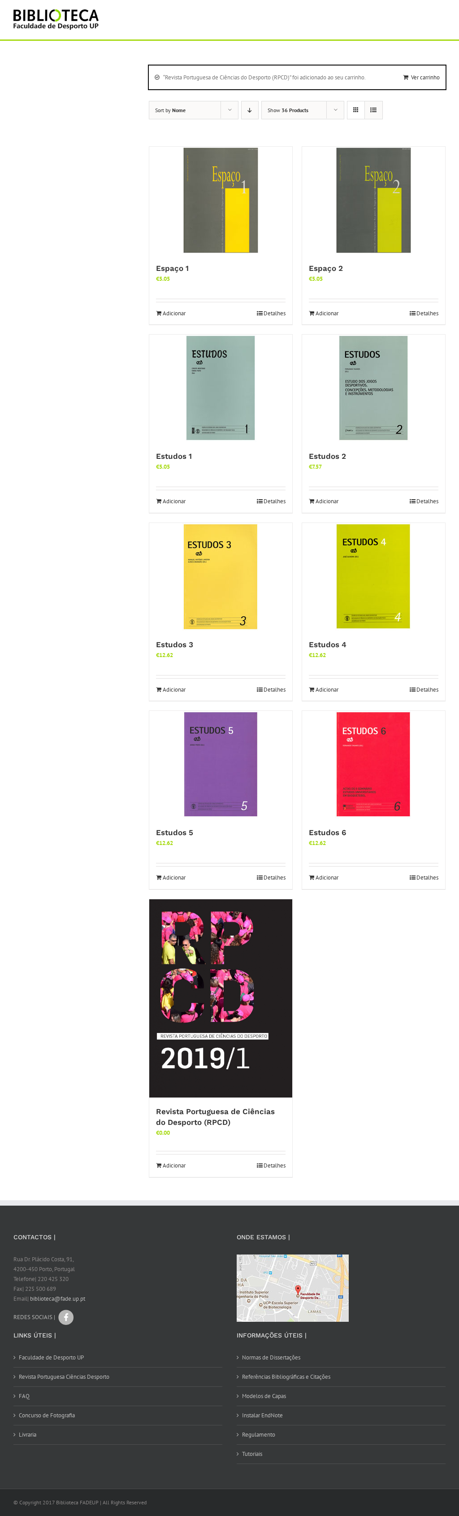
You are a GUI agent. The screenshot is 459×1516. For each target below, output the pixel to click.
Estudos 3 (174, 644)
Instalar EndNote (262, 1415)
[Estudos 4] (373, 577)
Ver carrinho (425, 77)
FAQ (24, 1396)
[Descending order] (250, 110)
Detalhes (275, 313)
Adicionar (174, 313)
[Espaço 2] (373, 200)
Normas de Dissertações (271, 1357)
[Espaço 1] (220, 200)
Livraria (27, 1434)
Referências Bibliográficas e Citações (286, 1377)
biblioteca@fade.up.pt (57, 1299)
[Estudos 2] (373, 388)
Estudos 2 (327, 456)
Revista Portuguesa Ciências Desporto (64, 1377)
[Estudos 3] (220, 577)
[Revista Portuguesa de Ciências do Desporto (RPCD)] (220, 998)
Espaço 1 (172, 268)
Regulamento (258, 1434)
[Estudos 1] (220, 388)
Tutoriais (252, 1454)
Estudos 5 (174, 832)
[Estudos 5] (220, 765)
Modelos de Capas (264, 1396)
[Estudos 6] (373, 765)
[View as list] (373, 110)
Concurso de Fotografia (47, 1415)
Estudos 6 (327, 832)
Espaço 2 (326, 268)
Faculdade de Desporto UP (51, 1357)
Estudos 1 (174, 456)
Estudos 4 (327, 644)
